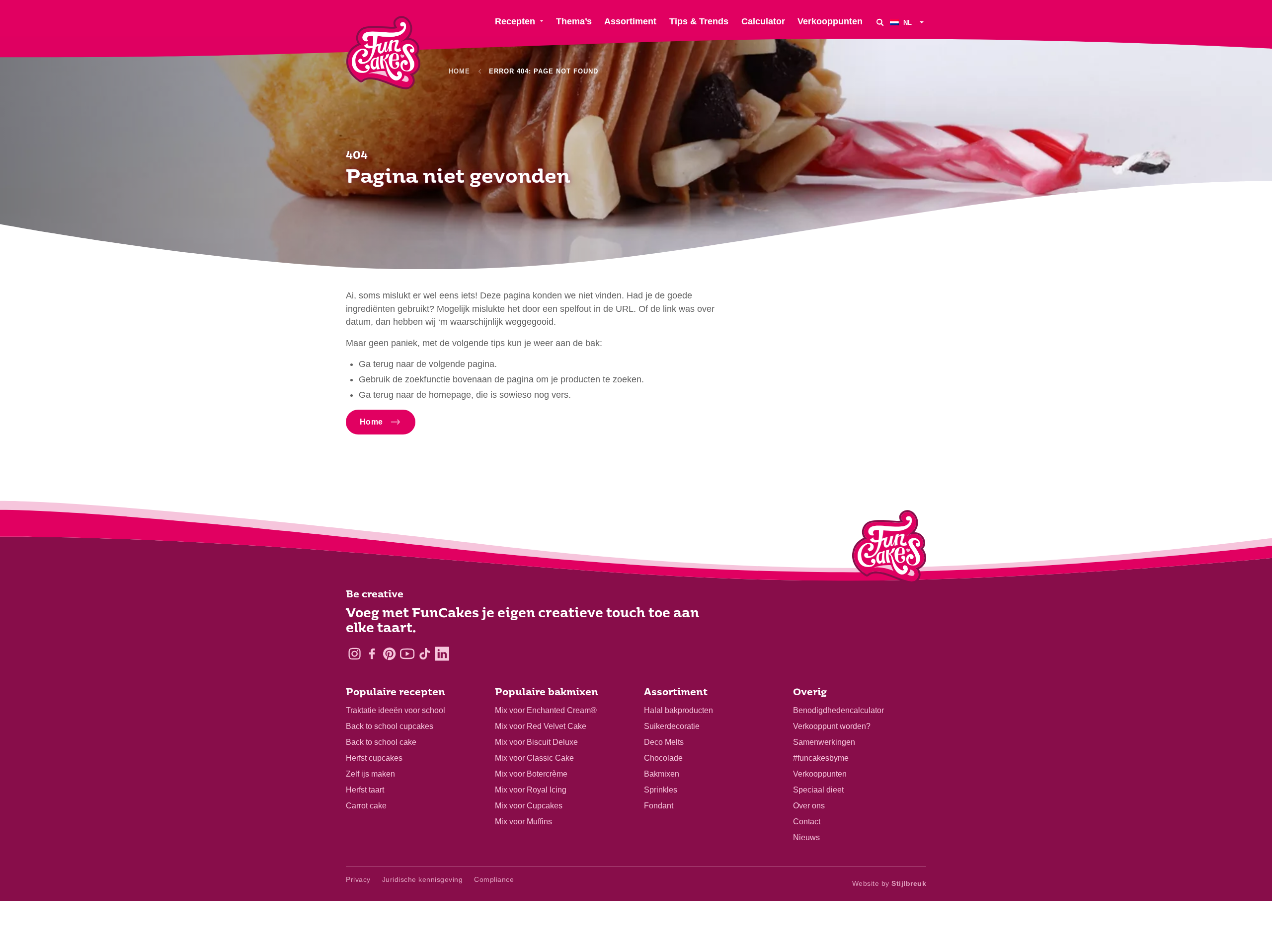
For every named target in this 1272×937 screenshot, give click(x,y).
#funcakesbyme (821, 758)
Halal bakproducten (678, 710)
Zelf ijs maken (370, 774)
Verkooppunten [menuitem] (830, 21)
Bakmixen (661, 774)
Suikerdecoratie (672, 726)
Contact (806, 821)
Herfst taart (365, 790)
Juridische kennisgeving (422, 879)
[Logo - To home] (889, 548)
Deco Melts (664, 742)
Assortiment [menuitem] (630, 21)
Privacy (358, 879)
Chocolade (663, 758)
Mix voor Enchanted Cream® (546, 710)
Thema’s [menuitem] (574, 21)
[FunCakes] (383, 53)
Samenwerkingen (824, 742)
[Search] (880, 22)
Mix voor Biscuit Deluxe (536, 742)
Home (459, 71)
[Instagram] (354, 653)
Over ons (809, 805)
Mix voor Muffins (523, 821)
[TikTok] (424, 653)
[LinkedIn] (442, 653)
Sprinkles (660, 790)
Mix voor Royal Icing (530, 790)
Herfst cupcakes (374, 758)
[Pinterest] (389, 653)
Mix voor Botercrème (531, 774)
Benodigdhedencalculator (838, 710)
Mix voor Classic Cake (534, 758)
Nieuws (806, 837)
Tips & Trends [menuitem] (698, 21)
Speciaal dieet (818, 790)
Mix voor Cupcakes (528, 805)
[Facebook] (372, 653)
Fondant (658, 805)
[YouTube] (407, 653)
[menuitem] (908, 22)
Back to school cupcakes (389, 726)
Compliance (494, 879)
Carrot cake (366, 805)
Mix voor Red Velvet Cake (540, 726)
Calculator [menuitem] (763, 21)
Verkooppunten (820, 774)
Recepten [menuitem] (515, 21)
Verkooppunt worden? (832, 726)
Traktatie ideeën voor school (395, 710)
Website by (889, 883)
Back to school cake (381, 742)
